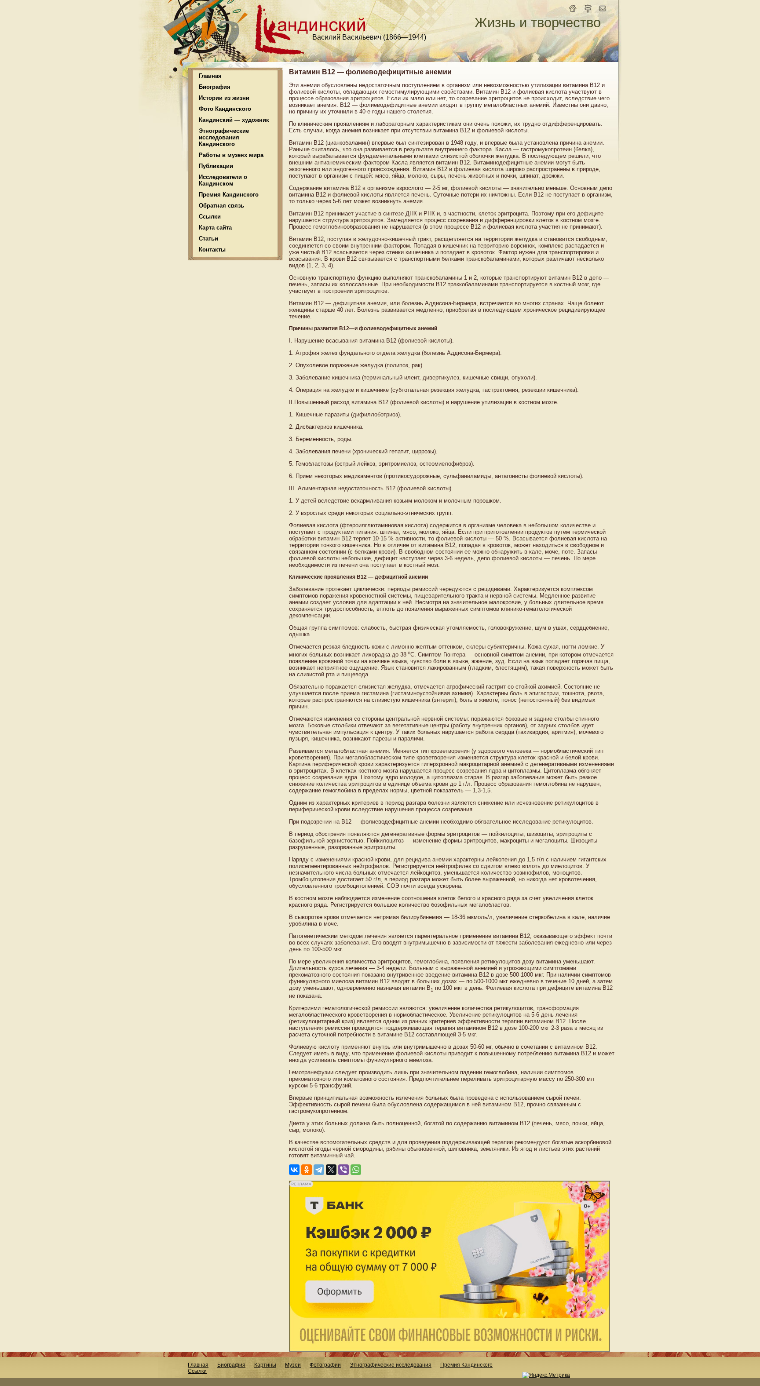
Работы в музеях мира (231, 155)
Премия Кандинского (466, 1365)
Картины (265, 1365)
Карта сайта (215, 227)
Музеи (293, 1365)
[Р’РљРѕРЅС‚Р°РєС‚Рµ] (294, 1169)
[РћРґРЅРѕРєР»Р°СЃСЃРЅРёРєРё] (306, 1169)
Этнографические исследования (390, 1365)
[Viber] (343, 1169)
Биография (231, 1365)
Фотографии (325, 1365)
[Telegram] (319, 1169)
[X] (331, 1169)
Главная (210, 76)
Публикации (216, 166)
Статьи (208, 238)
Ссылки (210, 216)
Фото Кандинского (225, 109)
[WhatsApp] (356, 1169)
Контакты (212, 249)
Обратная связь (221, 205)
